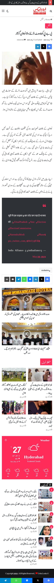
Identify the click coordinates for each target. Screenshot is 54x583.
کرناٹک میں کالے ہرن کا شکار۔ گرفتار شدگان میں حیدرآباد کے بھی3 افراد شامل (14, 389)
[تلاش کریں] (51, 12)
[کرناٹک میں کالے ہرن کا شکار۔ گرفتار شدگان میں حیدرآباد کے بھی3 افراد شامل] (14, 374)
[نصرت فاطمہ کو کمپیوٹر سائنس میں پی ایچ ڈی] (45, 530)
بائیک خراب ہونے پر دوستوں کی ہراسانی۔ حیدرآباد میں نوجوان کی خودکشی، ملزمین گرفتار (20, 493)
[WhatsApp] (24, 279)
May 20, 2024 (39, 256)
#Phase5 (41, 234)
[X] (41, 279)
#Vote (32, 222)
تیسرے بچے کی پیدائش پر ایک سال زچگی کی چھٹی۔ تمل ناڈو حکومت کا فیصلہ (40, 422)
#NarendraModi (16, 234)
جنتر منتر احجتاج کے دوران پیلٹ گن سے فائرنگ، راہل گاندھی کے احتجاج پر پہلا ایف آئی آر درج (19, 517)
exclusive (45, 270)
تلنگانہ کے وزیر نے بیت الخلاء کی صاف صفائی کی (20, 504)
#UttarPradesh (20, 222)
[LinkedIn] (35, 279)
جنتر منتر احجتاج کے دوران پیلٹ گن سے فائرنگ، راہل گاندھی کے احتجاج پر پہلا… (40, 389)
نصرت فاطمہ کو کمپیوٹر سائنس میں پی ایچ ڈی (22, 528)
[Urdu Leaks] (40, 11)
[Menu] (3, 12)
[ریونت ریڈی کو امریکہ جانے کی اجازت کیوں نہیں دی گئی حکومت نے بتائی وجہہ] (45, 542)
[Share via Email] (12, 279)
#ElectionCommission (19, 228)
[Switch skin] (7, 12)
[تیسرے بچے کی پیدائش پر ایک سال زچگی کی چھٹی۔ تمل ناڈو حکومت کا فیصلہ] (40, 407)
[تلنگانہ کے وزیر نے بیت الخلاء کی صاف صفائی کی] (45, 506)
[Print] (6, 279)
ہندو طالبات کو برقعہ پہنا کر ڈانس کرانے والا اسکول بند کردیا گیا (16, 419)
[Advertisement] (27, 45)
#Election (41, 222)
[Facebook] (47, 279)
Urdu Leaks (42, 573)
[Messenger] (30, 279)
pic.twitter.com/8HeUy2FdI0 (24, 241)
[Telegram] (18, 279)
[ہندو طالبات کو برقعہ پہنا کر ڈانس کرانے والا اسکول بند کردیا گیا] (14, 407)
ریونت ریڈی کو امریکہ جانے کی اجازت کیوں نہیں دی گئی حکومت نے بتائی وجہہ (19, 541)
